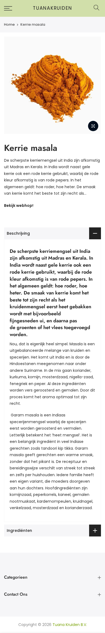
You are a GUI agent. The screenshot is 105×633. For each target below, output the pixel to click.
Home (9, 24)
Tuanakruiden (52, 8)
